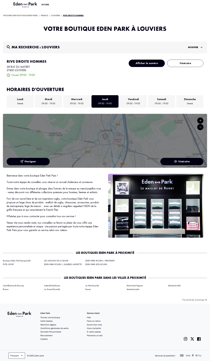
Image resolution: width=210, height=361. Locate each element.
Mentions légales (48, 324)
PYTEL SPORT (8, 264)
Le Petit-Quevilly (92, 286)
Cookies (44, 339)
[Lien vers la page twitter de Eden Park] (192, 339)
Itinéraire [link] (185, 63)
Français (14, 355)
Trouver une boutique (50, 317)
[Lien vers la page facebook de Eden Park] (199, 339)
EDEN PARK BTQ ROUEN (96, 264)
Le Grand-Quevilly (52, 289)
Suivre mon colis (94, 324)
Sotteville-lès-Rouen (52, 286)
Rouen (88, 289)
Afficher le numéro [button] (147, 63)
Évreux (5, 289)
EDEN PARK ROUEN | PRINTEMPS (100, 261)
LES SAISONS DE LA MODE (56, 261)
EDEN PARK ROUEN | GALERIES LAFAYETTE (63, 264)
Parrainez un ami (95, 335)
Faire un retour (94, 321)
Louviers (55, 16)
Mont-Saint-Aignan (135, 286)
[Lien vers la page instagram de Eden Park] (185, 339)
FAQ (89, 317)
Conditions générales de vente (54, 328)
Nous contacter (94, 328)
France (44, 16)
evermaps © (201, 300)
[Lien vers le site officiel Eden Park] (26, 5)
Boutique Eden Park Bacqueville (17, 261)
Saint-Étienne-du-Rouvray (13, 286)
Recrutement (46, 335)
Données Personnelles (50, 332)
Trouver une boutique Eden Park (20, 16)
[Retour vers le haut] (198, 327)
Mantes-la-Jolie (133, 289)
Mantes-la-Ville (174, 286)
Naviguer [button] (30, 161)
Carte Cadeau (46, 321)
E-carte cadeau (94, 332)
